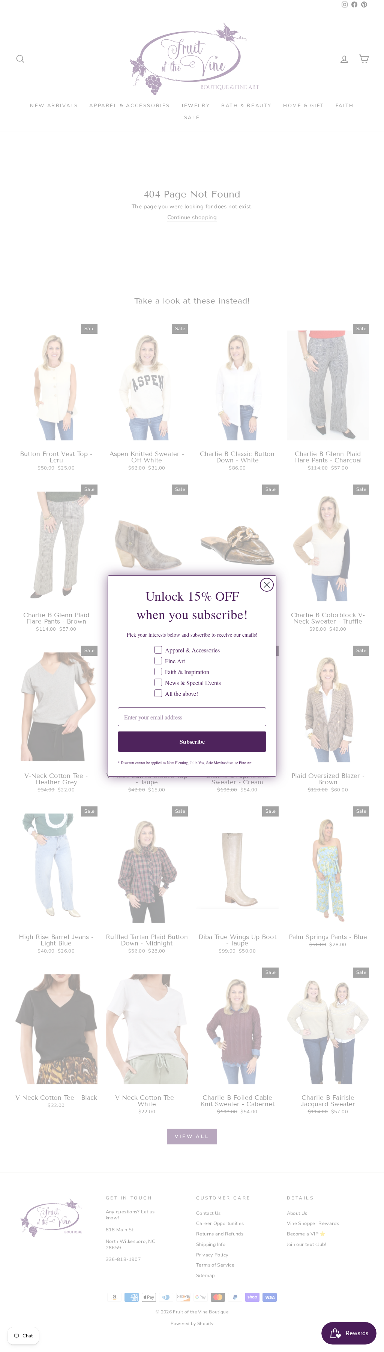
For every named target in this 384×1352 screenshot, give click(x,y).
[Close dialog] (266, 584)
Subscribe (192, 741)
